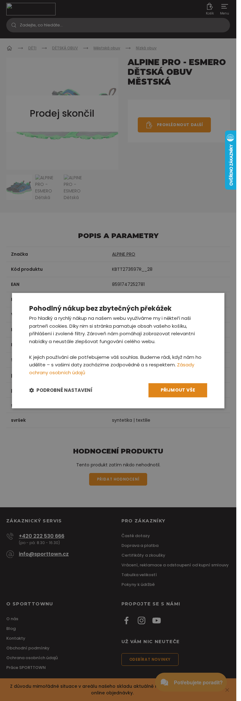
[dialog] (118, 350)
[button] (61, 390)
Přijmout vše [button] (178, 390)
